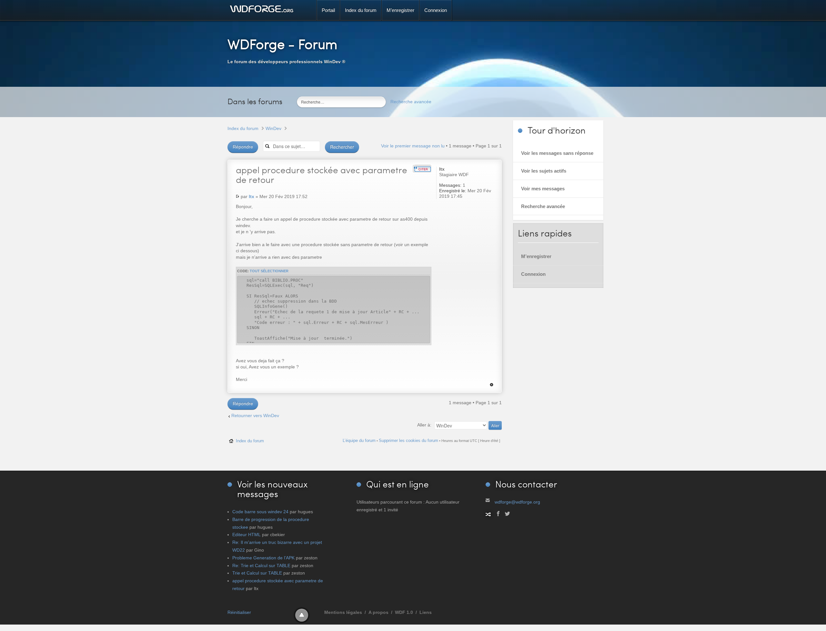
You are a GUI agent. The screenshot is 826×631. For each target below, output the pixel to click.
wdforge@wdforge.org (517, 502)
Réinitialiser (239, 612)
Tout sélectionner (269, 271)
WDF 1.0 (404, 612)
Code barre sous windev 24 (260, 511)
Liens (425, 612)
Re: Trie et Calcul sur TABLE (261, 565)
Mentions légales (343, 612)
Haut (491, 384)
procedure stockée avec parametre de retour (321, 174)
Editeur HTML (246, 534)
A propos (378, 612)
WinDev (273, 128)
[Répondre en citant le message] (422, 168)
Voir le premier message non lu (413, 145)
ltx (251, 196)
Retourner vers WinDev (255, 415)
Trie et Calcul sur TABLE (257, 573)
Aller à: (424, 424)
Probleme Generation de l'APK (263, 557)
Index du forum (242, 128)
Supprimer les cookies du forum (408, 440)
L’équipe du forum (359, 440)
